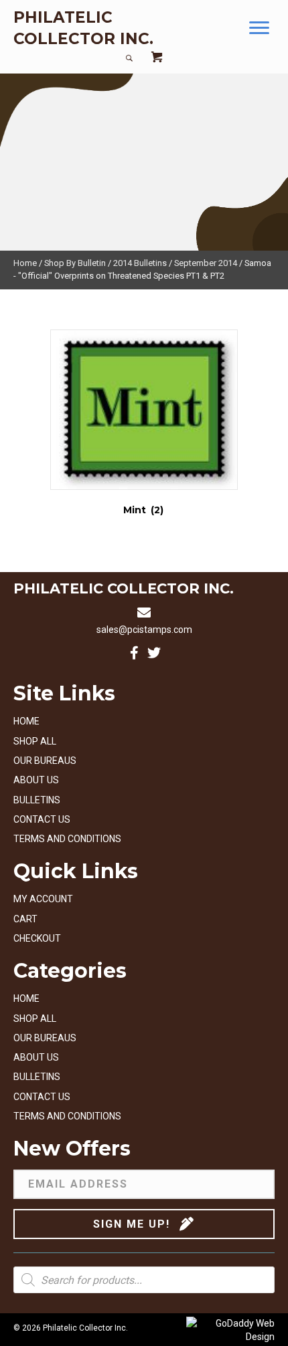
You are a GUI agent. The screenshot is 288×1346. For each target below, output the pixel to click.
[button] (259, 28)
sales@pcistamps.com (144, 629)
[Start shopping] (157, 58)
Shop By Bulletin (75, 263)
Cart (25, 919)
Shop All (34, 741)
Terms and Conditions (67, 838)
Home (25, 263)
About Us (36, 780)
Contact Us (41, 819)
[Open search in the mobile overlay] (144, 1279)
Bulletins (36, 800)
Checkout (37, 938)
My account (43, 899)
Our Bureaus (44, 760)
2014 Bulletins (140, 263)
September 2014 (205, 263)
